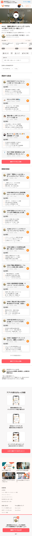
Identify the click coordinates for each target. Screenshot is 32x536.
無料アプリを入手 (16, 530)
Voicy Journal (17, 507)
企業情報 (3, 490)
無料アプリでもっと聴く (16, 161)
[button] (16, 15)
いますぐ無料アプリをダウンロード (16, 451)
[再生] (27, 84)
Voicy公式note (18, 510)
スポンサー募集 (5, 512)
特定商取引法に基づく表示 (7, 499)
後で (16, 534)
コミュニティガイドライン (7, 497)
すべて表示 (28, 40)
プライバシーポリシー (6, 494)
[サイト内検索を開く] (22, 6)
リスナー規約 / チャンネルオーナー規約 (10, 492)
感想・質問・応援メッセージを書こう (12, 60)
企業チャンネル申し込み (7, 510)
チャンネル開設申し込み (7, 507)
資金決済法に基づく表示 (7, 501)
